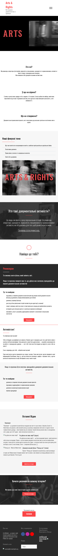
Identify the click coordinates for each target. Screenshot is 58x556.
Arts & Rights (9, 5)
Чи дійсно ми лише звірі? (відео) (28, 435)
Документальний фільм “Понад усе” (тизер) (35, 448)
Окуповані (7, 423)
